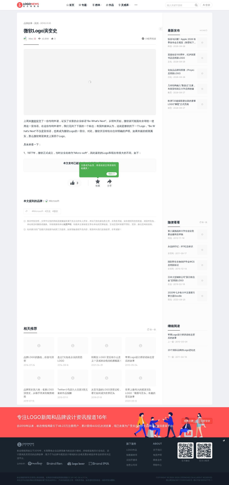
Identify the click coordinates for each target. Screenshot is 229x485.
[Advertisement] (90, 275)
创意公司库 (131, 465)
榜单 (97, 5)
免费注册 (188, 420)
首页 (71, 5)
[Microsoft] (52, 204)
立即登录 (205, 420)
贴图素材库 (131, 454)
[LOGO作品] (79, 463)
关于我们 (157, 449)
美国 (36, 23)
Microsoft (38, 211)
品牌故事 (28, 23)
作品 (111, 5)
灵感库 (125, 5)
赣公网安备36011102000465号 (179, 480)
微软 (33, 121)
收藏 (98, 185)
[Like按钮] (71, 183)
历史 (48, 211)
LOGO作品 (131, 449)
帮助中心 (157, 465)
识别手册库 (131, 460)
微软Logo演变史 (40, 31)
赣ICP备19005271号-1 (202, 480)
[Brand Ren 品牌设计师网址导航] (58, 463)
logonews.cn (186, 477)
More (203, 30)
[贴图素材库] (38, 463)
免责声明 (67, 224)
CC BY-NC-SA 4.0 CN (77, 477)
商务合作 (157, 460)
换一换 (203, 222)
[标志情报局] (28, 5)
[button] (109, 183)
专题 (84, 5)
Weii (30, 38)
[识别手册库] (100, 463)
